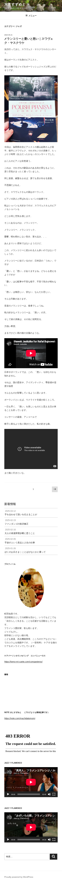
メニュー (33, 15)
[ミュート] (49, 794)
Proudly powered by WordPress (18, 877)
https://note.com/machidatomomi (19, 718)
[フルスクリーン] (53, 794)
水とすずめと (15, 4)
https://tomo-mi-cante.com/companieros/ (23, 661)
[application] (31, 782)
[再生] (8, 794)
